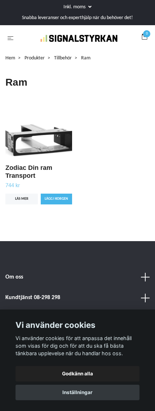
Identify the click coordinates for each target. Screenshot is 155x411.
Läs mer (21, 216)
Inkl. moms (75, 7)
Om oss (14, 294)
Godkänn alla (77, 373)
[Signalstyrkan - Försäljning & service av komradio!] (86, 42)
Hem (10, 75)
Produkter (35, 75)
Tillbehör (63, 75)
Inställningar (77, 392)
